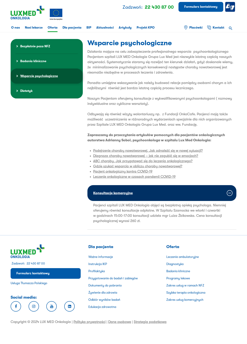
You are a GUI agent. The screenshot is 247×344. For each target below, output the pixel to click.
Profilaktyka (96, 271)
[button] (231, 28)
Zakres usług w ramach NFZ (185, 285)
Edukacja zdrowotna (102, 307)
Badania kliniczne (33, 61)
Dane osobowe (119, 322)
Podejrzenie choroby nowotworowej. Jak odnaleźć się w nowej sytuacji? (148, 151)
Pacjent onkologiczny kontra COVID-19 (122, 171)
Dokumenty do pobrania (105, 285)
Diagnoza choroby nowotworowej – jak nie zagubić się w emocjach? (145, 156)
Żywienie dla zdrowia (102, 292)
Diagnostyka (175, 264)
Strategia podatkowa (150, 322)
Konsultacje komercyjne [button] (113, 193)
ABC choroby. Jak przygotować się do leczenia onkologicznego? (143, 161)
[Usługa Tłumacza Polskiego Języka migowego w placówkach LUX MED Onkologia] (230, 7)
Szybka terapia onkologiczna (185, 292)
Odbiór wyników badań (104, 300)
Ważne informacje (100, 257)
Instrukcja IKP (97, 264)
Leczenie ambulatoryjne (182, 257)
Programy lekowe (178, 278)
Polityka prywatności (90, 322)
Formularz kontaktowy (33, 273)
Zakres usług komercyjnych (184, 300)
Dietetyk (26, 91)
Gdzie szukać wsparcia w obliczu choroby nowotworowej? (137, 166)
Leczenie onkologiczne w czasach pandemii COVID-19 (134, 177)
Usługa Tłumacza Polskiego (29, 283)
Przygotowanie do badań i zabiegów (113, 278)
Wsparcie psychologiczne (39, 76)
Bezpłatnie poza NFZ (35, 46)
